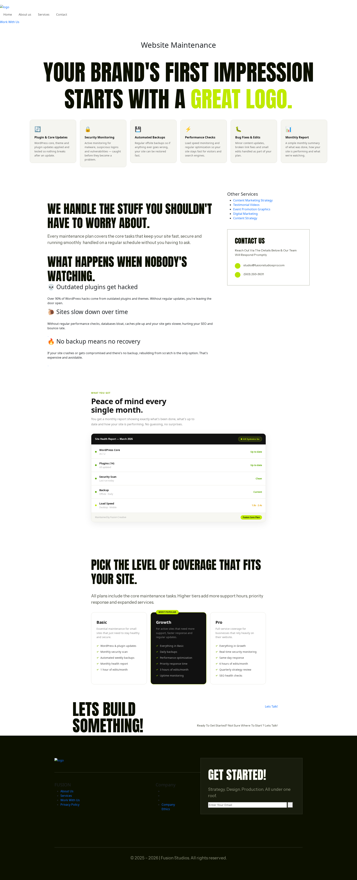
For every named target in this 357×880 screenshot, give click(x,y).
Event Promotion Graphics (251, 209)
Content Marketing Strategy (253, 200)
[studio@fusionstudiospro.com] (237, 266)
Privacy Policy (69, 805)
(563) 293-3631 (253, 274)
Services (66, 796)
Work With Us (70, 800)
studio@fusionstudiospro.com (263, 265)
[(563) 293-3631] (237, 275)
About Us (66, 791)
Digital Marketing (245, 214)
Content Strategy (245, 218)
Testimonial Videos (246, 205)
